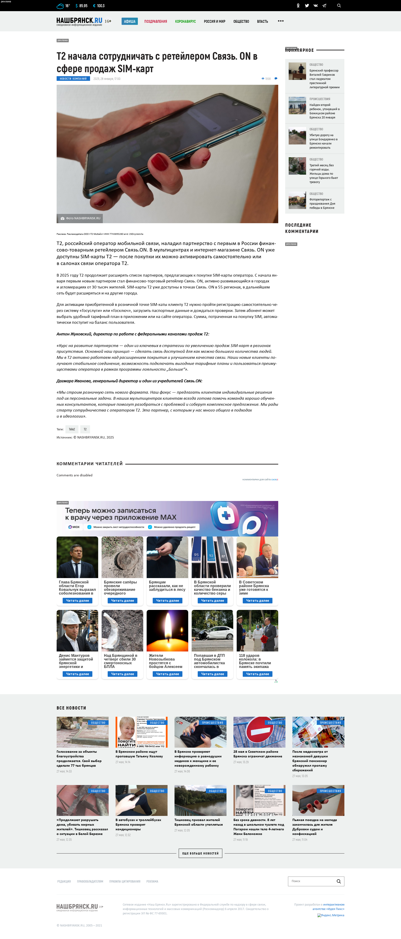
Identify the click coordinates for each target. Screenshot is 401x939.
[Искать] (338, 881)
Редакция (64, 881)
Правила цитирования (124, 881)
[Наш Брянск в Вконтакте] (316, 5)
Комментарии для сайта (260, 479)
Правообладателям (90, 881)
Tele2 (72, 429)
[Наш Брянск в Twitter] (307, 5)
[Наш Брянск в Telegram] (324, 5)
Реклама (152, 881)
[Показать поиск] (339, 5)
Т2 (85, 429)
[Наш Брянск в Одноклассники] (298, 5)
